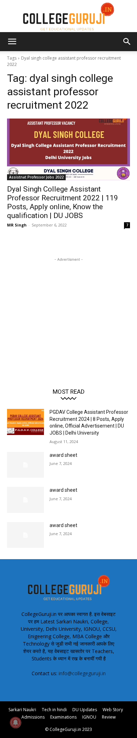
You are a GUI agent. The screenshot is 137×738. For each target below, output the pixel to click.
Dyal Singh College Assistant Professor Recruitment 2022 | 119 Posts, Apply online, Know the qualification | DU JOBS (62, 202)
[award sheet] (25, 465)
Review (109, 717)
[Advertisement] (68, 307)
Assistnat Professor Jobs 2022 (36, 177)
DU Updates (84, 710)
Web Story (113, 710)
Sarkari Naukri (22, 710)
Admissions (33, 717)
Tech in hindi (54, 710)
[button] (12, 41)
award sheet (63, 455)
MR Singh (17, 225)
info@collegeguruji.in (82, 673)
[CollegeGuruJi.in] (68, 16)
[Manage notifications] (15, 722)
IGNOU (89, 717)
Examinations (63, 717)
